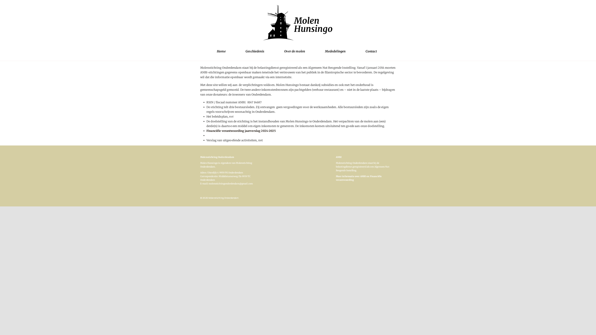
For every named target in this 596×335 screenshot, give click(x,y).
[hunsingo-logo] (298, 5)
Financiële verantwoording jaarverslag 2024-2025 (241, 131)
